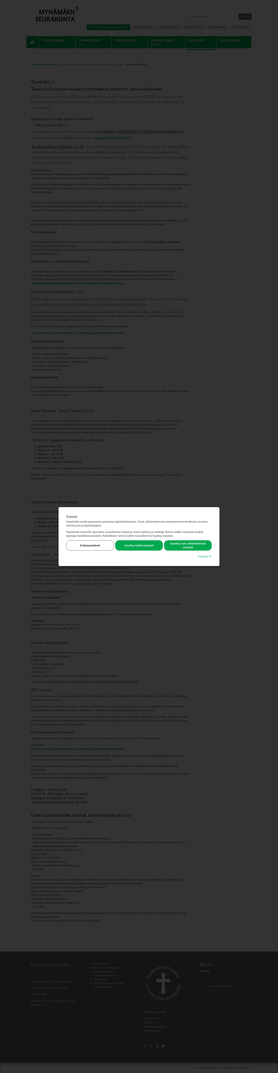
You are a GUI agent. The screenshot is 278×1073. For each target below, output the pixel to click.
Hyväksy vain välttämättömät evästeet (188, 545)
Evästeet (205, 556)
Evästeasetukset (90, 545)
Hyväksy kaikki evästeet (139, 545)
